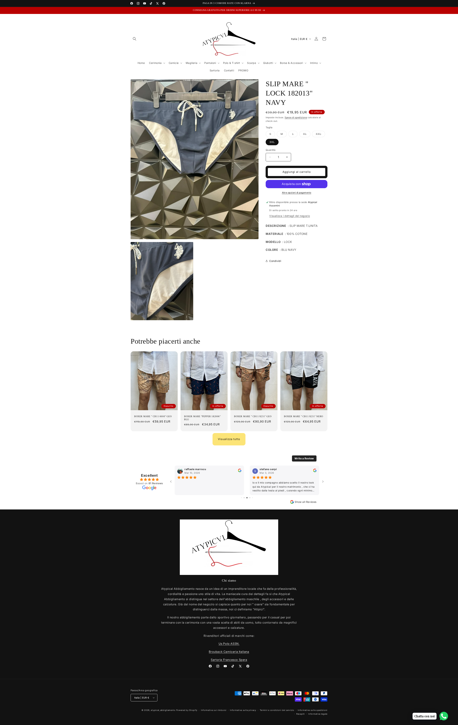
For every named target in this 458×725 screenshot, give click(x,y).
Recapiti (300, 714)
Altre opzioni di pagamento (296, 192)
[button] (134, 39)
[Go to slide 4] (241, 497)
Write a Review (304, 458)
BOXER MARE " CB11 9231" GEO (252, 416)
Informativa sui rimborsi (213, 710)
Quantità (270, 149)
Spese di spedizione (296, 117)
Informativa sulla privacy (243, 710)
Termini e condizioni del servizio (277, 710)
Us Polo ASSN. (229, 643)
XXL (320, 134)
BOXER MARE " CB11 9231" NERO (303, 416)
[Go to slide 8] (252, 497)
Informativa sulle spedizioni (312, 710)
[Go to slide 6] (247, 497)
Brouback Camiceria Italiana (229, 651)
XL (306, 134)
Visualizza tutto (229, 439)
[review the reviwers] (239, 471)
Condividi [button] (275, 260)
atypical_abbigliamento (163, 710)
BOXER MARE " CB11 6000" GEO (153, 416)
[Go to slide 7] (249, 497)
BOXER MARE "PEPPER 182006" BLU (202, 418)
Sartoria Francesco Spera (229, 659)
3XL (272, 141)
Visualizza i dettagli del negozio (289, 215)
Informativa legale (317, 714)
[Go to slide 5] (244, 497)
